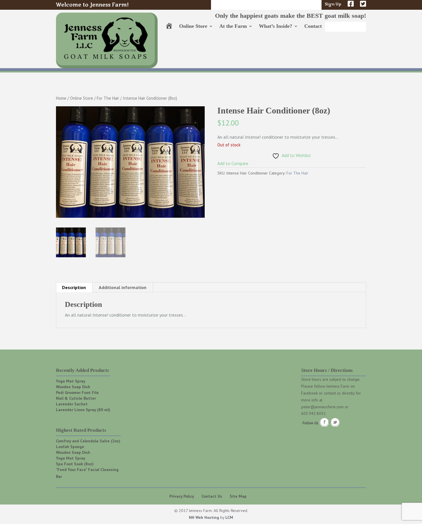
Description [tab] (74, 287)
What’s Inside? (275, 26)
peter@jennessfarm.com (322, 406)
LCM (229, 517)
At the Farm (233, 26)
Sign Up (333, 4)
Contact (313, 26)
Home (61, 98)
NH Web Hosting (204, 517)
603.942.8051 (313, 413)
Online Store (193, 26)
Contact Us (212, 496)
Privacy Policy (181, 496)
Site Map (238, 496)
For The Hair (108, 98)
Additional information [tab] (122, 287)
